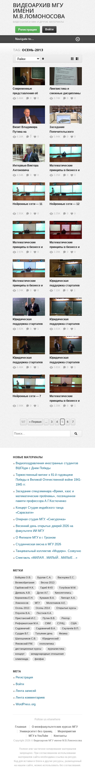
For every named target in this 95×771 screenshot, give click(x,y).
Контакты (60, 735)
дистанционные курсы (28, 648)
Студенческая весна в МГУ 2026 (38, 544)
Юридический (50, 638)
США (74, 623)
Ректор (66, 618)
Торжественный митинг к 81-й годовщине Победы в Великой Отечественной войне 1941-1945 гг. (48, 479)
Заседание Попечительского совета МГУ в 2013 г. (63, 131)
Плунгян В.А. (22, 613)
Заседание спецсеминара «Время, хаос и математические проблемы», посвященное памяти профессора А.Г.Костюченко (45, 496)
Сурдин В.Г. (22, 633)
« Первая (35, 421)
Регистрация (27, 29)
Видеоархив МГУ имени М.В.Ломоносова (58, 740)
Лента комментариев (30, 697)
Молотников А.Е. (56, 603)
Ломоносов (21, 603)
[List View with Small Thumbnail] (72, 58)
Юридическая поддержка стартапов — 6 (65, 324)
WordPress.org (26, 704)
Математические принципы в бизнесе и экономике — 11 (28, 247)
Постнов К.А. (44, 613)
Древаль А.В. (22, 592)
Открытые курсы (66, 608)
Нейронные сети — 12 (65, 204)
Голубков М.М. (67, 587)
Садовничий (22, 628)
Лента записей (26, 691)
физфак (39, 659)
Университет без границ (36, 731)
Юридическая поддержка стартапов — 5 (28, 324)
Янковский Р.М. (24, 643)
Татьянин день (44, 633)
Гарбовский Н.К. (24, 587)
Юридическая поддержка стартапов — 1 (65, 285)
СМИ (48, 623)
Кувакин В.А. (47, 597)
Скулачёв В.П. (70, 628)
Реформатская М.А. (27, 623)
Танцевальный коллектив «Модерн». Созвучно (48, 551)
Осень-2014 (43, 608)
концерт (19, 653)
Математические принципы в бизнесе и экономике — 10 (65, 170)
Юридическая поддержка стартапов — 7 (28, 362)
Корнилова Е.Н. (24, 597)
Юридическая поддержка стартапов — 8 (65, 362)
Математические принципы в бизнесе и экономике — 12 (65, 247)
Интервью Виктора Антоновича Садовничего (26, 170)
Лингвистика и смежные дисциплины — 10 (65, 93)
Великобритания (24, 582)
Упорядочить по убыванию (43, 58)
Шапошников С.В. (25, 638)
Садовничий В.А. (46, 628)
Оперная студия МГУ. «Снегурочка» (41, 519)
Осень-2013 (22, 608)
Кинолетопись (63, 592)
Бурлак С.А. (44, 577)
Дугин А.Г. (42, 592)
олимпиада (21, 659)
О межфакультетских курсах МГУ (55, 726)
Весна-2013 (47, 582)
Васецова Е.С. (66, 577)
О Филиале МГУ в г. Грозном (36, 537)
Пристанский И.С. (25, 618)
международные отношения (47, 653)
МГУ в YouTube (38, 735)
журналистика (56, 648)
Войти (49, 29)
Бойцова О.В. (23, 577)
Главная (20, 726)
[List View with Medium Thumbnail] (77, 58)
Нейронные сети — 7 (27, 396)
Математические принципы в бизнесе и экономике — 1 (65, 401)
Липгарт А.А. (68, 597)
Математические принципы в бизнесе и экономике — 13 (28, 285)
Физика (63, 633)
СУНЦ (60, 623)
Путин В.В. (49, 618)
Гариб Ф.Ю (46, 587)
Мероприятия (67, 731)
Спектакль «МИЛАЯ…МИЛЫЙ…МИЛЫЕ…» (46, 557)
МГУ (37, 603)
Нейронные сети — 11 (27, 204)
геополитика (46, 643)
